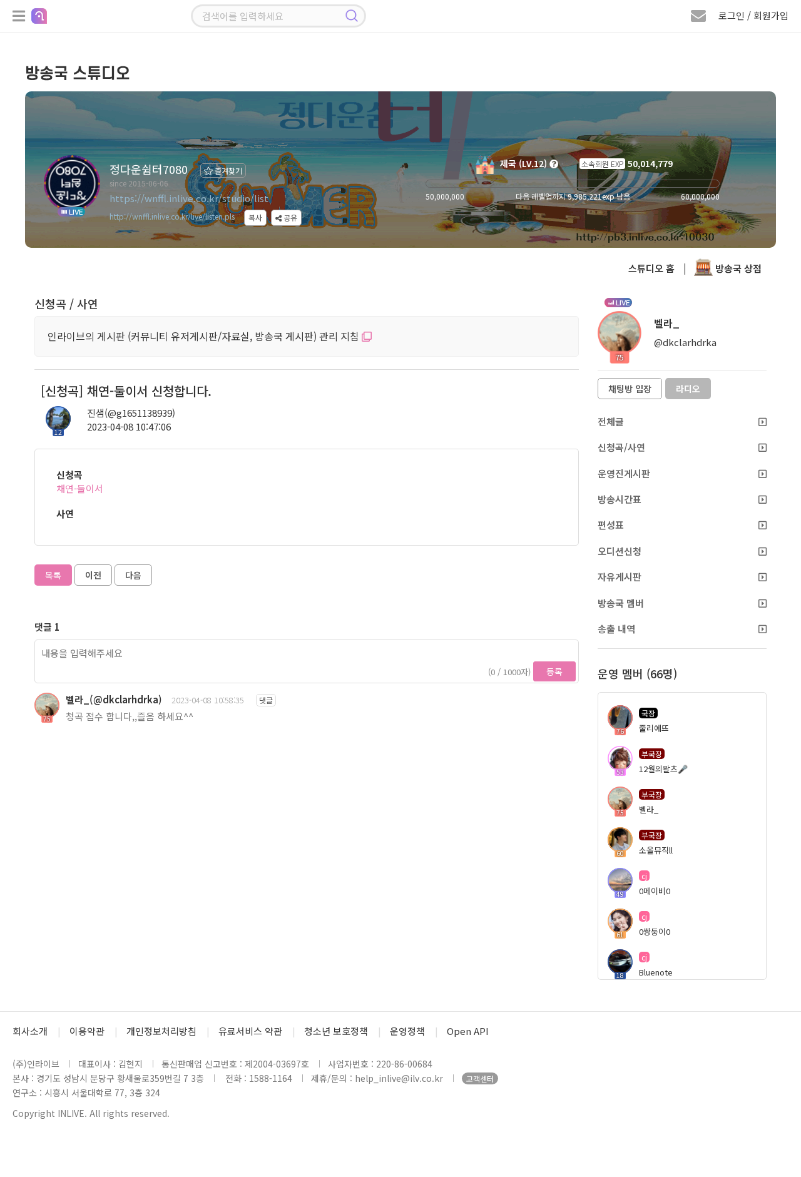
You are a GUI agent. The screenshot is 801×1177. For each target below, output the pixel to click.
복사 (255, 217)
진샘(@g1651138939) (131, 412)
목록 (53, 575)
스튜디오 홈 (651, 268)
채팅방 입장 (629, 388)
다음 (133, 575)
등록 (554, 671)
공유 (289, 217)
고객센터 (480, 1078)
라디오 (688, 388)
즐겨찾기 (227, 170)
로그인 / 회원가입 (753, 15)
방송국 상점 (737, 268)
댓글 (266, 700)
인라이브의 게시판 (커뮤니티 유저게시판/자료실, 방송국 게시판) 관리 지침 (205, 336)
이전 (93, 575)
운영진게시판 (624, 473)
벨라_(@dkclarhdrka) (114, 699)
